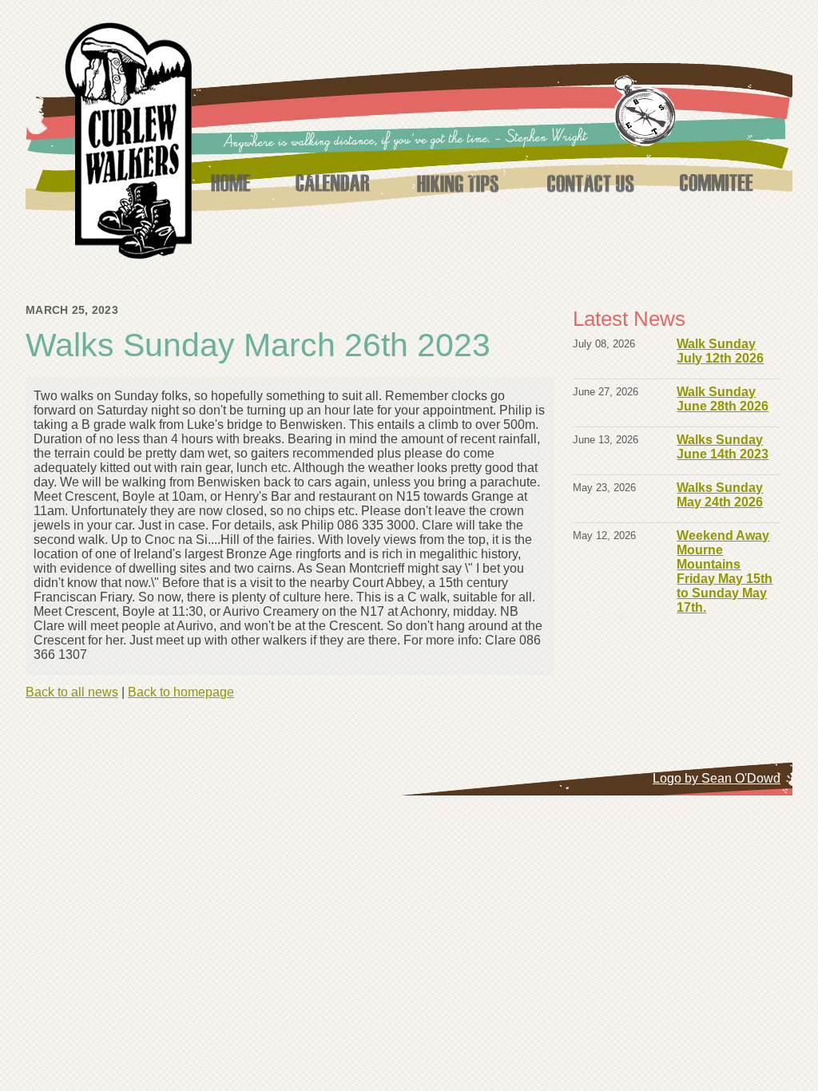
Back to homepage (181, 692)
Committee (716, 183)
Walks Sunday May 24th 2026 (720, 495)
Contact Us (590, 183)
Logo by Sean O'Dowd (716, 778)
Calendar (332, 183)
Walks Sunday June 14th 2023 (722, 447)
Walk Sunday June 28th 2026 (722, 399)
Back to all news (72, 692)
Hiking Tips (457, 183)
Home (230, 183)
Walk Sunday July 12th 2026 (720, 351)
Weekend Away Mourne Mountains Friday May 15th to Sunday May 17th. (724, 571)
